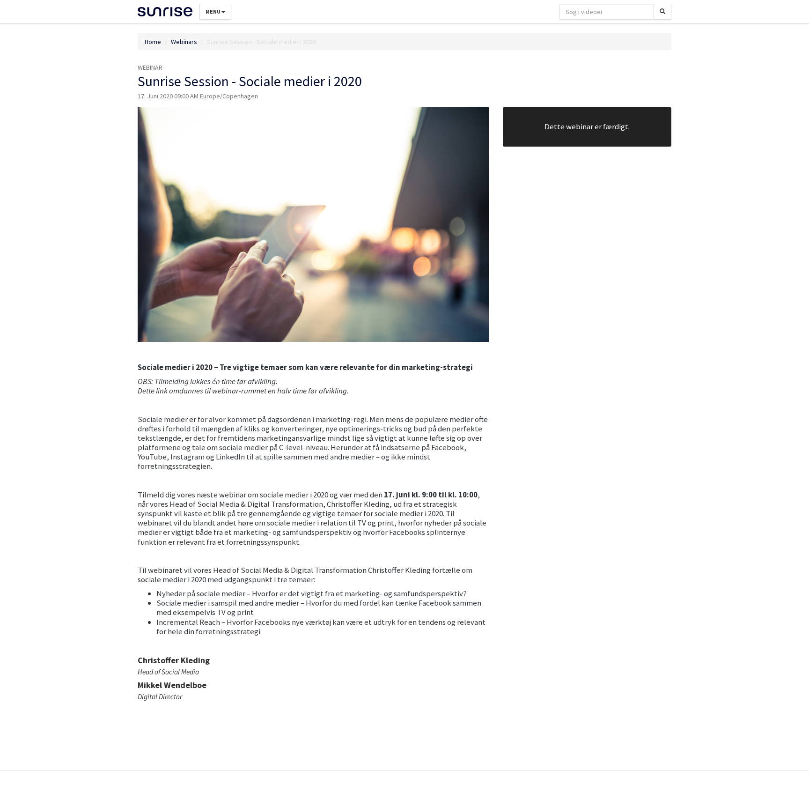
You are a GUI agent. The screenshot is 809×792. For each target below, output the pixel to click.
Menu (213, 11)
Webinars (184, 41)
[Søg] (662, 12)
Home (153, 41)
